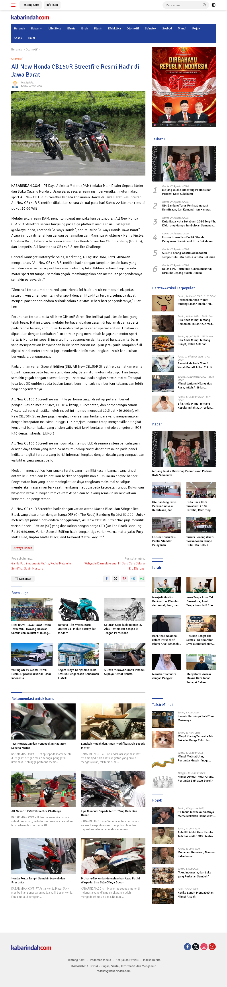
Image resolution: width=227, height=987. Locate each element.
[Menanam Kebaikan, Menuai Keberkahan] (163, 855)
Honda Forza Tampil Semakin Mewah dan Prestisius (38, 880)
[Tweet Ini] (115, 579)
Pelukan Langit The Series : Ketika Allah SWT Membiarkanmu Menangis (200, 640)
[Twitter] (195, 947)
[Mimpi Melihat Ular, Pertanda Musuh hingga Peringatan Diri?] (163, 759)
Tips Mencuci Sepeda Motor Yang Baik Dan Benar (109, 813)
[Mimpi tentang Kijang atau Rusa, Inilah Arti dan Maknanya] (163, 383)
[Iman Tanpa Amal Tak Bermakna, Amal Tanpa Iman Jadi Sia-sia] (201, 585)
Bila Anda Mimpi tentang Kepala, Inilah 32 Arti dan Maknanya (194, 406)
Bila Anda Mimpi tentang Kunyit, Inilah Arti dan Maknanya (194, 342)
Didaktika (114, 28)
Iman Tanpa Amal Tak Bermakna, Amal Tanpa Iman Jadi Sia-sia (200, 601)
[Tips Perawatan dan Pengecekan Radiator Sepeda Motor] (43, 721)
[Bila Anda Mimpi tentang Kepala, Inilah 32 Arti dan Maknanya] (163, 404)
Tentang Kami (30, 5)
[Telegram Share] (133, 579)
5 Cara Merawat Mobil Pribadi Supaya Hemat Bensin (124, 672)
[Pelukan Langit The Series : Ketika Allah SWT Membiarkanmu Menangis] (201, 623)
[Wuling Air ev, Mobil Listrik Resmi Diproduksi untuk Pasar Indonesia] (32, 654)
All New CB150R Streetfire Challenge (36, 811)
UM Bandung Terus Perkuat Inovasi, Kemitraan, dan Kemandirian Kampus (186, 207)
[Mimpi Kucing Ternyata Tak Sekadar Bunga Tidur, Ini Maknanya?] (163, 739)
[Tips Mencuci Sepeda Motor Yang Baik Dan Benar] (113, 789)
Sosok (18, 38)
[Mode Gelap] (213, 5)
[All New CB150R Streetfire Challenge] (43, 789)
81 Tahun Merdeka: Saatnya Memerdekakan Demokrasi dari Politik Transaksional (196, 814)
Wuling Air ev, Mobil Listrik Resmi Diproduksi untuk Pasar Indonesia (31, 674)
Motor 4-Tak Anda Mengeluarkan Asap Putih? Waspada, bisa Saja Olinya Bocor (110, 880)
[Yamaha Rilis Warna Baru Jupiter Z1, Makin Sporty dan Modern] (78, 609)
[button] (204, 4)
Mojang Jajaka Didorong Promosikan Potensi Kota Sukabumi (186, 192)
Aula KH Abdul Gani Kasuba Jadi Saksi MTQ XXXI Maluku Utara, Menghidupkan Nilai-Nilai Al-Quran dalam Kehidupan (196, 834)
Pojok (196, 28)
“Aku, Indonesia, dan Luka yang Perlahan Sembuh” (194, 874)
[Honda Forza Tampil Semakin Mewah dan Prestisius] (43, 856)
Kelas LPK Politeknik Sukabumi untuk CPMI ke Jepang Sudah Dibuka (187, 271)
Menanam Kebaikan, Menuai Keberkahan (196, 854)
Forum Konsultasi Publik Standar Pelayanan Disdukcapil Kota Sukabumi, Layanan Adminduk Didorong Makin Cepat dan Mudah (187, 239)
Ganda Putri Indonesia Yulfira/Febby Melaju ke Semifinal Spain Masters (41, 563)
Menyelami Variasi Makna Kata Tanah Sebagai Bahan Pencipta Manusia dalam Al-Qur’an (198, 678)
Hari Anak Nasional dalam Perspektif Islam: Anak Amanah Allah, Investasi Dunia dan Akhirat (166, 640)
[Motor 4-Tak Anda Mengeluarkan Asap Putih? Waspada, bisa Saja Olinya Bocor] (113, 856)
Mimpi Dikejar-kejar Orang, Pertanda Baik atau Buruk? (196, 778)
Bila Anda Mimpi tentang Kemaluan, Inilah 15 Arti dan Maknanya (196, 322)
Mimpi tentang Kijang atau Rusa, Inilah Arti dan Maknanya (195, 386)
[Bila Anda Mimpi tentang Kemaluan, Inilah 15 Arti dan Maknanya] (163, 323)
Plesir (98, 28)
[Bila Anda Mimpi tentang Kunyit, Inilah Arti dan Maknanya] (163, 343)
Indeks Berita (151, 960)
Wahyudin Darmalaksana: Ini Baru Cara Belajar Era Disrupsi (114, 563)
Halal (31, 38)
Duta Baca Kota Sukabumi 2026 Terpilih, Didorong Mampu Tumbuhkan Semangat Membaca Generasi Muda (189, 224)
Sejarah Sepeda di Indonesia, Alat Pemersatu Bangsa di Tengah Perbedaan (123, 629)
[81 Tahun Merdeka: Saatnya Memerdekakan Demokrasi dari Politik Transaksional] (163, 815)
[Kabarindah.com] (30, 17)
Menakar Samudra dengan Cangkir (164, 676)
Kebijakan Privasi (127, 960)
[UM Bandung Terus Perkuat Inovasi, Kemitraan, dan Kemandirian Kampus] (166, 490)
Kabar (35, 28)
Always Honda (23, 548)
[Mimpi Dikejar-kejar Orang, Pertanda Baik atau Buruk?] (163, 780)
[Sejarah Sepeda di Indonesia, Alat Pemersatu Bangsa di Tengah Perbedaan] (124, 609)
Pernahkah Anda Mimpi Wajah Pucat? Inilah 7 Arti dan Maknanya (195, 365)
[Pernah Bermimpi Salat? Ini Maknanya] (163, 719)
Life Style (54, 28)
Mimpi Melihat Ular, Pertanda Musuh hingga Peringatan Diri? (193, 759)
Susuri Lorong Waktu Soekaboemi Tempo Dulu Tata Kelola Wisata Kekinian (188, 255)
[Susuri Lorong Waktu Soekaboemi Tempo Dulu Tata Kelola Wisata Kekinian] (201, 525)
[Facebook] (187, 947)
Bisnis (71, 28)
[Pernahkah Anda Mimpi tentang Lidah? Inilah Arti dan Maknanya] (163, 303)
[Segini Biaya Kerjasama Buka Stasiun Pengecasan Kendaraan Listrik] (78, 654)
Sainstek (150, 28)
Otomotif (133, 28)
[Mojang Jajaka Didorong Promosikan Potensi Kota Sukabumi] (184, 164)
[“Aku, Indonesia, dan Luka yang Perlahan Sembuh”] (163, 875)
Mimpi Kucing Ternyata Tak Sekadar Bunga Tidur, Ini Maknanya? (195, 738)
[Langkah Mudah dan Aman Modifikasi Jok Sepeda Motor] (113, 721)
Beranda (19, 28)
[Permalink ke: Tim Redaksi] (14, 84)
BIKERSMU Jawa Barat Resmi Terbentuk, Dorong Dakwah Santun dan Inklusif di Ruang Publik (31, 629)
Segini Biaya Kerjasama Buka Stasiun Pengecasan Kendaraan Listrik (78, 674)
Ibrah (84, 28)
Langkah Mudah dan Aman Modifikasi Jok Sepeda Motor (113, 745)
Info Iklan (52, 5)
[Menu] (14, 5)
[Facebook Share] (106, 579)
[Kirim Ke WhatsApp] (142, 579)
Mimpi (182, 28)
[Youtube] (212, 947)
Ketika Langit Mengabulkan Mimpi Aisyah (195, 894)
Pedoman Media (100, 960)
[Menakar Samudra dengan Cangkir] (166, 662)
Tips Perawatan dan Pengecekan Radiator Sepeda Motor (38, 745)
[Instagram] (203, 947)
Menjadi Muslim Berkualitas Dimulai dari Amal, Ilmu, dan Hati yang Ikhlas (165, 601)
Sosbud (167, 28)
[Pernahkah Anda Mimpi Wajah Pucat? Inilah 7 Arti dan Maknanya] (163, 363)
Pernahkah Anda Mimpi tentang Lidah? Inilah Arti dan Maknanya (194, 302)
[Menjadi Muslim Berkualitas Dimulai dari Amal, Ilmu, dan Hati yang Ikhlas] (166, 585)
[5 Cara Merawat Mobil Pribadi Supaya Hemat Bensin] (124, 654)
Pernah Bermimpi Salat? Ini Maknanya (196, 718)
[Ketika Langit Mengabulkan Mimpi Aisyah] (163, 896)
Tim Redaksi (27, 82)
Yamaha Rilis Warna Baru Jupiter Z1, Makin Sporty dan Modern (77, 629)
